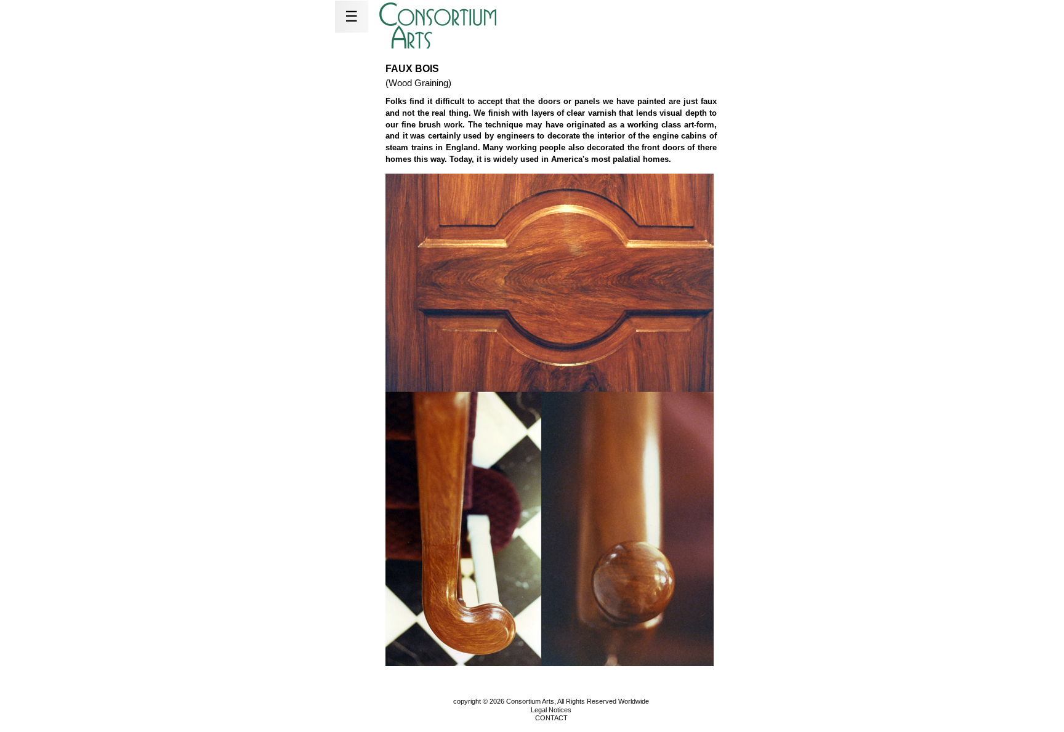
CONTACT (551, 718)
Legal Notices (551, 710)
